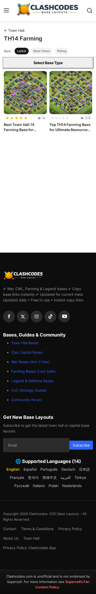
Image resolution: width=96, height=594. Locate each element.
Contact (9, 529)
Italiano (39, 485)
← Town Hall (14, 30)
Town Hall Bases (24, 343)
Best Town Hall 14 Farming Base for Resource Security (20, 127)
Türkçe (80, 477)
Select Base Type (48, 63)
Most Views (41, 51)
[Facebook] (9, 316)
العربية (66, 477)
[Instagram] (36, 316)
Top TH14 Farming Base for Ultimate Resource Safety (69, 127)
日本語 (84, 469)
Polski (53, 485)
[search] (89, 10)
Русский (21, 485)
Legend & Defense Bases (32, 381)
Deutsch (68, 469)
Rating (61, 51)
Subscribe (81, 445)
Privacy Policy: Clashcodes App (29, 548)
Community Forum (26, 400)
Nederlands (72, 485)
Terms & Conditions (37, 529)
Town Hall (31, 538)
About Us (10, 538)
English (13, 469)
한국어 (33, 477)
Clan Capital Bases (26, 352)
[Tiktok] (50, 316)
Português (49, 469)
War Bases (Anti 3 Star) (30, 362)
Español (30, 469)
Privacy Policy (70, 529)
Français (17, 477)
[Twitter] (23, 316)
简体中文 (49, 477)
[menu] (6, 10)
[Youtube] (64, 316)
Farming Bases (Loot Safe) (33, 371)
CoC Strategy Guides (29, 390)
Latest (21, 51)
